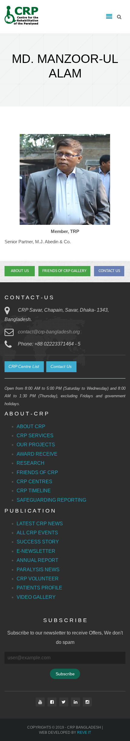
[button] (24, 366)
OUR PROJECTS (36, 444)
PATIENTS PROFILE (39, 587)
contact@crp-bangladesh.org (49, 331)
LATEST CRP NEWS (40, 523)
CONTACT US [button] (109, 271)
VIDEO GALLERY (36, 597)
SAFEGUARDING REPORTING (51, 500)
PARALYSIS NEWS (38, 569)
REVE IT (84, 732)
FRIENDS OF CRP (37, 472)
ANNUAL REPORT (37, 560)
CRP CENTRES (34, 481)
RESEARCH (30, 463)
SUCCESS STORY (38, 541)
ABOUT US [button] (20, 271)
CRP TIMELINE (34, 490)
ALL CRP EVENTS (37, 532)
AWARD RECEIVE (37, 454)
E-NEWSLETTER (36, 551)
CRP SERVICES (35, 435)
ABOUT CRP (31, 426)
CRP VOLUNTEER (38, 578)
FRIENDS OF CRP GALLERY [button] (64, 271)
